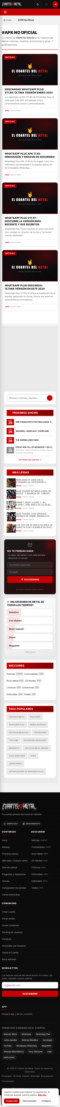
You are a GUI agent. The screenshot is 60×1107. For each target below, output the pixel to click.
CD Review (40, 860)
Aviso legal (35, 1076)
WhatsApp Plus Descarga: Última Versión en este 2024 (25, 287)
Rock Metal (40, 854)
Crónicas (39, 867)
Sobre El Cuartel (10, 952)
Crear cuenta (8, 912)
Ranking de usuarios (12, 932)
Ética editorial (9, 959)
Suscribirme (31, 579)
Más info (42, 1095)
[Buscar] (46, 4)
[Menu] (5, 12)
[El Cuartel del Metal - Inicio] (12, 4)
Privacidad (7, 1076)
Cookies (25, 1076)
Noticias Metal (16, 717)
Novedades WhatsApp (35, 740)
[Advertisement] (30, 361)
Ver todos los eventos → (30, 460)
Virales (37, 888)
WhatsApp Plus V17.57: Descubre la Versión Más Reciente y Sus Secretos (23, 221)
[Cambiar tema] (37, 4)
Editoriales (39, 881)
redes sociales (38, 725)
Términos (17, 1076)
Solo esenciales (29, 1101)
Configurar (46, 1101)
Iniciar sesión (8, 918)
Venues (5, 881)
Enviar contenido (10, 925)
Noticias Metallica (19, 732)
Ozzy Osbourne (17, 756)
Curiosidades (41, 847)
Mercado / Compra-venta (15, 860)
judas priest (15, 764)
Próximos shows (10, 854)
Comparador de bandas (14, 888)
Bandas (6, 847)
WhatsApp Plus (17, 725)
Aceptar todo (11, 1101)
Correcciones (8, 1081)
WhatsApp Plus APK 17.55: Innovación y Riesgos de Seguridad (30, 155)
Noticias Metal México (36, 748)
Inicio (4, 840)
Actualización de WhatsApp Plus (26, 771)
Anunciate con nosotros (14, 946)
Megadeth (14, 748)
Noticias (39, 840)
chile (33, 756)
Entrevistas (40, 874)
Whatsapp (35, 717)
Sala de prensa (9, 867)
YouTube (13, 740)
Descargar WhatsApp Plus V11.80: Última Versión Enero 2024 (29, 91)
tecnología (40, 732)
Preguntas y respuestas (14, 874)
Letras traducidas (11, 894)
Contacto (6, 939)
